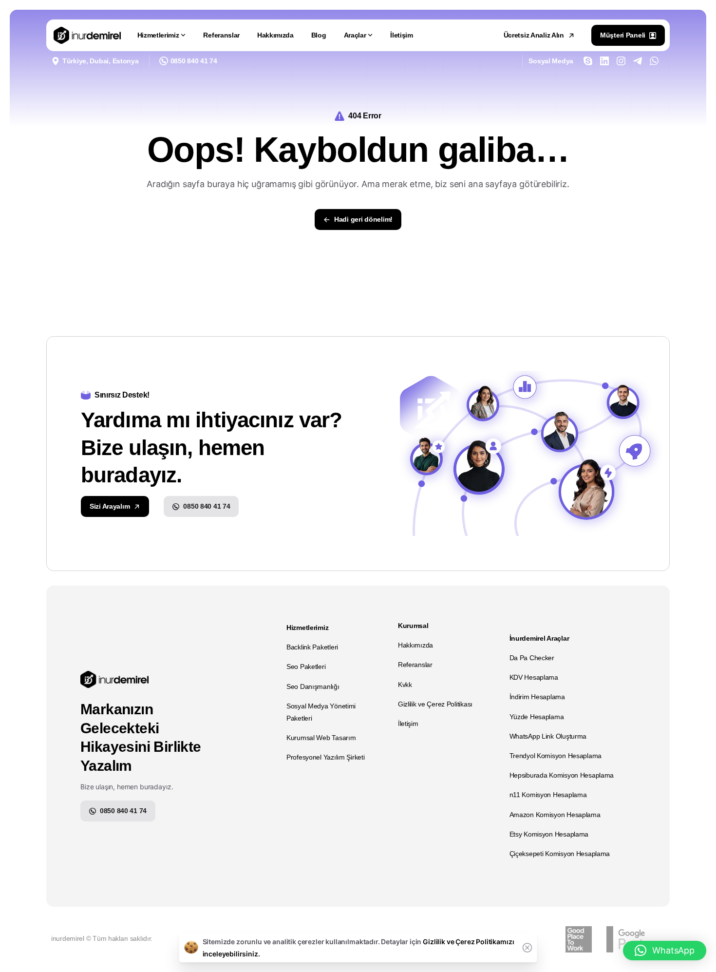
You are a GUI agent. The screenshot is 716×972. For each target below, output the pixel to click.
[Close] (527, 948)
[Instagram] (621, 61)
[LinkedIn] (604, 61)
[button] (664, 950)
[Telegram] (637, 61)
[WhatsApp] (654, 61)
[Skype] (588, 61)
